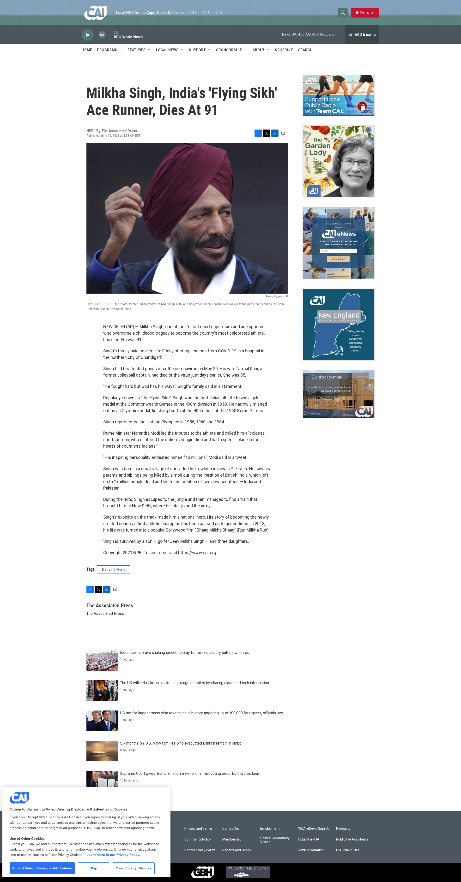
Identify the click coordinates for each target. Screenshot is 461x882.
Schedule (284, 50)
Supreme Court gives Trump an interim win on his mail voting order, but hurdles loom (190, 773)
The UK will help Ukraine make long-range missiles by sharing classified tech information (194, 683)
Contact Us (230, 828)
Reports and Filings (236, 850)
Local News (167, 50)
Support (197, 50)
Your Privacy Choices (133, 868)
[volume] (102, 35)
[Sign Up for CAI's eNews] (338, 243)
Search (305, 50)
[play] (87, 35)
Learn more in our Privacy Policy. (113, 855)
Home (87, 50)
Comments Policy (197, 839)
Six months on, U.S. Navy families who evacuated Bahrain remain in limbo (181, 743)
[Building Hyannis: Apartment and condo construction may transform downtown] (338, 394)
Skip (93, 868)
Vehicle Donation (311, 850)
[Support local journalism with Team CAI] (338, 95)
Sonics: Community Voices (275, 840)
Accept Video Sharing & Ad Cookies (42, 868)
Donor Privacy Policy (199, 850)
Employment (270, 828)
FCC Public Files (347, 850)
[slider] (109, 34)
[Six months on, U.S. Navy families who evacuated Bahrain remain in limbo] (102, 751)
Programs (107, 50)
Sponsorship (229, 50)
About (259, 50)
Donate (367, 12)
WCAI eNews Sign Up (314, 828)
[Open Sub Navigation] (121, 50)
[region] (86, 832)
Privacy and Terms (198, 828)
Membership (232, 839)
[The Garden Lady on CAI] (338, 161)
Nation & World (113, 569)
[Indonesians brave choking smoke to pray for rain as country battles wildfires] (102, 660)
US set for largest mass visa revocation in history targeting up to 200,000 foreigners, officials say (201, 713)
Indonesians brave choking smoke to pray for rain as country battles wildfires (184, 652)
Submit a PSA (308, 839)
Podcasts (343, 828)
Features (137, 50)
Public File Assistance (352, 839)
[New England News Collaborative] (338, 324)
